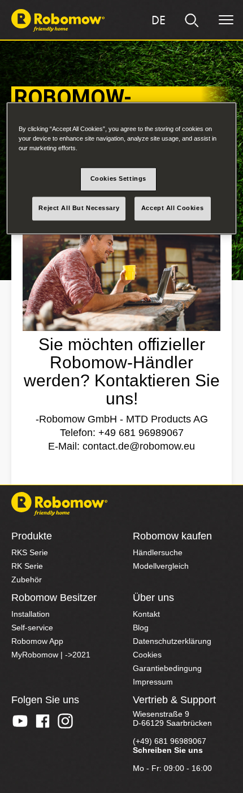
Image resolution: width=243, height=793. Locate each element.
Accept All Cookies (172, 207)
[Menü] (226, 20)
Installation (30, 613)
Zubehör (26, 579)
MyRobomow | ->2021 (50, 654)
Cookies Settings (118, 178)
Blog (141, 627)
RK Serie (27, 565)
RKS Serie (29, 552)
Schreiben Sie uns (168, 750)
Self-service (32, 627)
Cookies (147, 654)
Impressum (153, 681)
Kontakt (146, 613)
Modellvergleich (161, 565)
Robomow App (37, 641)
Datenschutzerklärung (172, 641)
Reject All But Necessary (78, 207)
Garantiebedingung (167, 668)
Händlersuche (158, 552)
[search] (192, 20)
